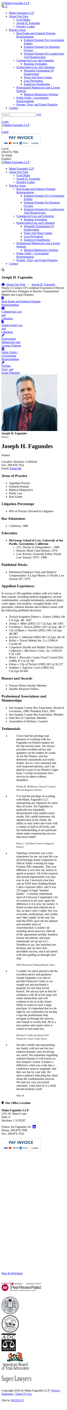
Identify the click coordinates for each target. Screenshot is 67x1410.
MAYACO (17, 1400)
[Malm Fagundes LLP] (15, 3)
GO (39, 114)
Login (5, 121)
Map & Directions (12, 1273)
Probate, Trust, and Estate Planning (10, 369)
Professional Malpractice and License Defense (11, 342)
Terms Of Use (23, 1393)
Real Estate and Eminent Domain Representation (21, 303)
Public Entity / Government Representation (10, 356)
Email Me (15, 468)
